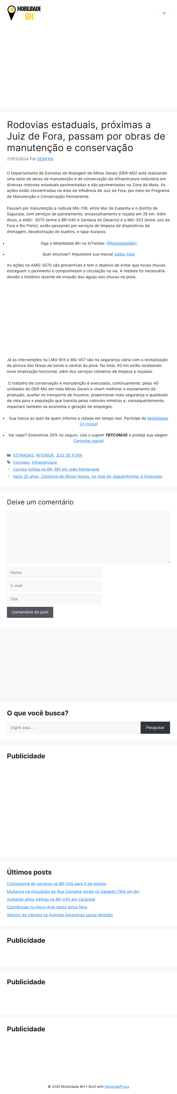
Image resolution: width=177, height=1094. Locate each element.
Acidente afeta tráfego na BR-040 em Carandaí (51, 899)
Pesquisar (155, 727)
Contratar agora (88, 441)
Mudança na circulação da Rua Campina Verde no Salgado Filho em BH (73, 891)
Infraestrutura (44, 462)
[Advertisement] (88, 65)
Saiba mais (124, 254)
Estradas (21, 462)
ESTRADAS (23, 455)
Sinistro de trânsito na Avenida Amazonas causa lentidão (60, 915)
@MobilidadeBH (122, 243)
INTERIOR (45, 455)
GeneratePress (117, 1086)
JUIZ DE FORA (69, 455)
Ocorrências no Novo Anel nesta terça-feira (47, 907)
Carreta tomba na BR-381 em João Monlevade (56, 469)
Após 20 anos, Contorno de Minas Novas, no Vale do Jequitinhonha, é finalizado (87, 476)
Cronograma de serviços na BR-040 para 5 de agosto (56, 883)
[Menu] (164, 13)
